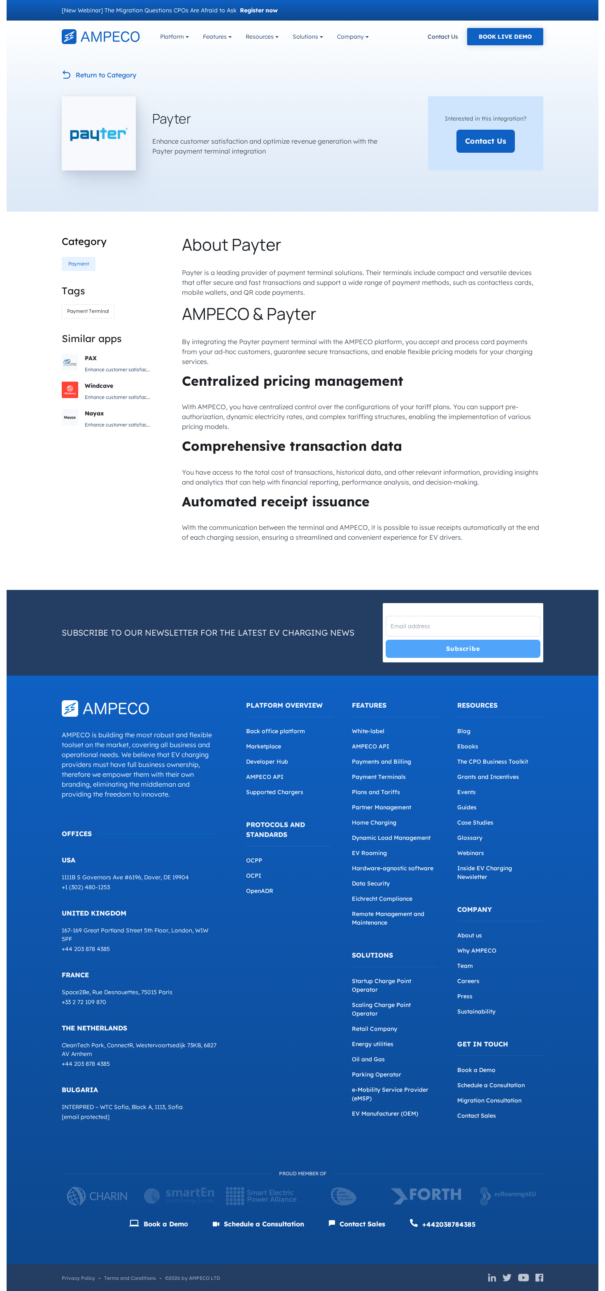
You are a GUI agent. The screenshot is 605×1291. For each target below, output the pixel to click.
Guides (467, 807)
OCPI (253, 875)
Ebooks (467, 746)
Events (466, 792)
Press (464, 996)
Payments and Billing (381, 761)
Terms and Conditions (130, 1278)
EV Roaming (369, 853)
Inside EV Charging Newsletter (484, 873)
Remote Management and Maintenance (388, 918)
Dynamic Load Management (391, 837)
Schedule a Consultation (491, 1085)
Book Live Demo (505, 36)
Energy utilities (372, 1044)
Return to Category (106, 75)
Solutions (305, 36)
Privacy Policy (78, 1278)
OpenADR (259, 891)
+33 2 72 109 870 (84, 1002)
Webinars (470, 853)
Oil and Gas (368, 1059)
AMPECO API (265, 777)
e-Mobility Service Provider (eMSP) (390, 1094)
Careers (468, 981)
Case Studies (475, 822)
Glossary (469, 837)
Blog (463, 731)
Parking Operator (376, 1074)
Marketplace (263, 746)
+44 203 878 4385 (86, 949)
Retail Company (374, 1028)
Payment (78, 264)
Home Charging (374, 822)
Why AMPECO (476, 950)
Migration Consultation (489, 1100)
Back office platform (275, 731)
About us (469, 935)
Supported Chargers (274, 792)
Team (465, 965)
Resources (260, 36)
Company (350, 36)
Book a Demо (165, 1224)
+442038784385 (448, 1224)
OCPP (254, 860)
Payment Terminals (379, 777)
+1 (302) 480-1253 (86, 887)
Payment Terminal (88, 311)
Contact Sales (476, 1115)
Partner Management (381, 807)
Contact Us (443, 36)
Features (215, 36)
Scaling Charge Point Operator (381, 1009)
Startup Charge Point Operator (381, 985)
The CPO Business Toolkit (492, 761)
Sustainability (476, 1011)
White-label (368, 731)
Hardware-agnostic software (392, 868)
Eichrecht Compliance (382, 898)
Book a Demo (476, 1070)
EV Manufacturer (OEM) (385, 1113)
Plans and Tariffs (376, 792)
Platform (172, 36)
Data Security (371, 883)
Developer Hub (267, 761)
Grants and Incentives (488, 777)
